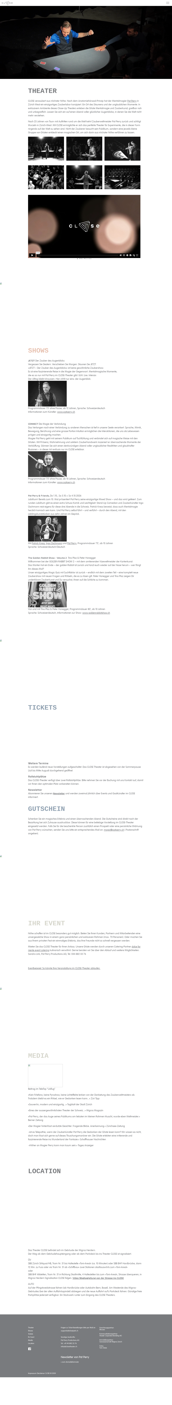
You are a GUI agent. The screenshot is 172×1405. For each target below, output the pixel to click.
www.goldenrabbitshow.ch (96, 612)
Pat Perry (131, 100)
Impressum (32, 1373)
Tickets (30, 1334)
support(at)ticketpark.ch (69, 1331)
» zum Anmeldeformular (70, 1362)
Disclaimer (41, 1373)
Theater (31, 1328)
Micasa (102, 1330)
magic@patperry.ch (114, 829)
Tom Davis (103, 1348)
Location (31, 1343)
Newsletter (59, 793)
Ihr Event (31, 1337)
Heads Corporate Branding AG (110, 1336)
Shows (30, 1331)
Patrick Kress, (38, 543)
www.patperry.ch (66, 411)
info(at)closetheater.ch (69, 1346)
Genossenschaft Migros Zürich (110, 1342)
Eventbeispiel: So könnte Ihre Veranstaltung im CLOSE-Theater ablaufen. (64, 968)
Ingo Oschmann (54, 543)
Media (30, 1340)
